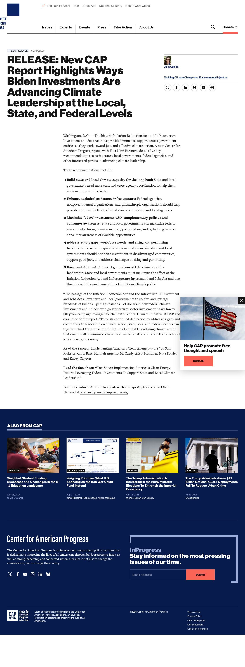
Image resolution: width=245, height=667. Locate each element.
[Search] (213, 29)
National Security (110, 6)
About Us (146, 27)
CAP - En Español (196, 620)
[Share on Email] (203, 87)
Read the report (75, 348)
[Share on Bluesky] (194, 87)
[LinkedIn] (40, 574)
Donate (229, 27)
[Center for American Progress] (13, 17)
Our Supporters (195, 624)
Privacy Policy (194, 616)
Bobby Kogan (90, 498)
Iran (76, 6)
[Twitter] (10, 574)
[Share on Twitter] (167, 87)
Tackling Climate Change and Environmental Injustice (195, 77)
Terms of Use (194, 612)
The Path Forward (58, 6)
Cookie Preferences (197, 628)
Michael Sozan (133, 498)
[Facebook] (17, 574)
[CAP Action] (19, 615)
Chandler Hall (192, 498)
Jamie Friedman (75, 498)
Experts (66, 27)
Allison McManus (106, 498)
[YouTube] (25, 574)
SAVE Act (89, 6)
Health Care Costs (137, 6)
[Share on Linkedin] (185, 87)
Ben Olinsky (148, 498)
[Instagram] (33, 574)
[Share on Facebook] (176, 87)
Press (101, 27)
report (95, 150)
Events (84, 27)
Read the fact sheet (78, 367)
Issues (47, 27)
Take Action (123, 27)
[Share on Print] (212, 87)
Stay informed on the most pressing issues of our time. (180, 556)
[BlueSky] (48, 574)
